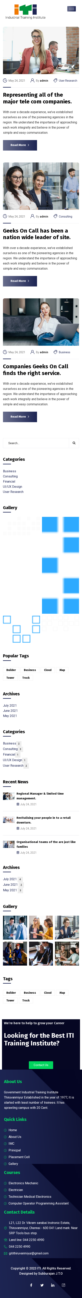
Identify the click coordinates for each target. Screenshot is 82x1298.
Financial (9, 481)
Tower (10, 678)
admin (44, 80)
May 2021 (10, 716)
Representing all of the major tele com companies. (37, 98)
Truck (26, 678)
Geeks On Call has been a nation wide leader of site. (36, 234)
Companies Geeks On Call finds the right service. (35, 369)
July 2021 (10, 705)
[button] (41, 1065)
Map (62, 670)
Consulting (65, 216)
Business (64, 352)
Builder (11, 670)
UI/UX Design (12, 487)
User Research (68, 80)
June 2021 (10, 711)
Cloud (48, 670)
